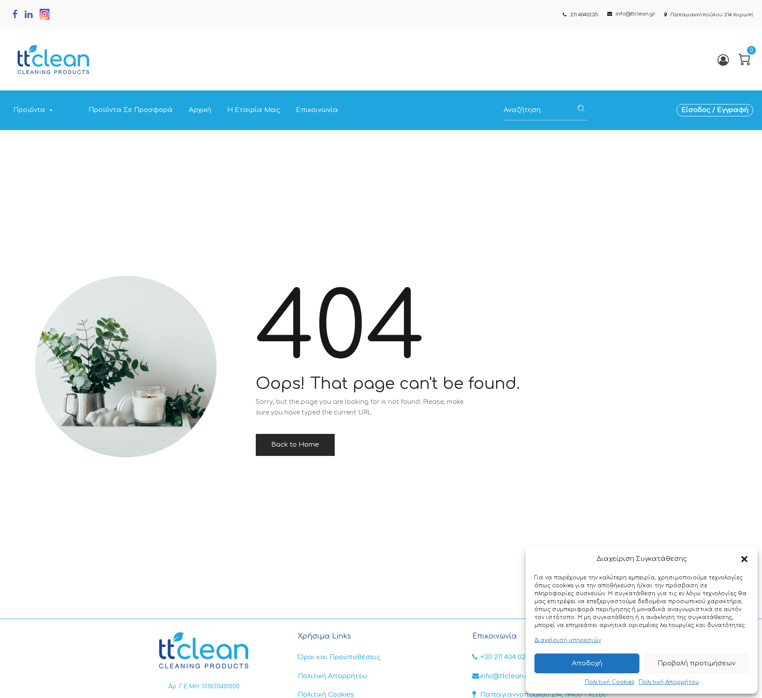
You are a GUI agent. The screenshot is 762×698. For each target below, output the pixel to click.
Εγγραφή (732, 110)
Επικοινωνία (317, 110)
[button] (744, 559)
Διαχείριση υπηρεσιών (567, 640)
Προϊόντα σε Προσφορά (131, 110)
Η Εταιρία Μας (253, 110)
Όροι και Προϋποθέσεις (339, 657)
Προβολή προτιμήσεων (696, 663)
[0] (744, 59)
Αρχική (200, 110)
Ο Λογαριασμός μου (723, 60)
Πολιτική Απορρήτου (669, 682)
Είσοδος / (699, 110)
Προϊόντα (29, 110)
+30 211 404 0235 (507, 657)
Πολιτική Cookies (609, 682)
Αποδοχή (587, 663)
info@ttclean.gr (506, 676)
